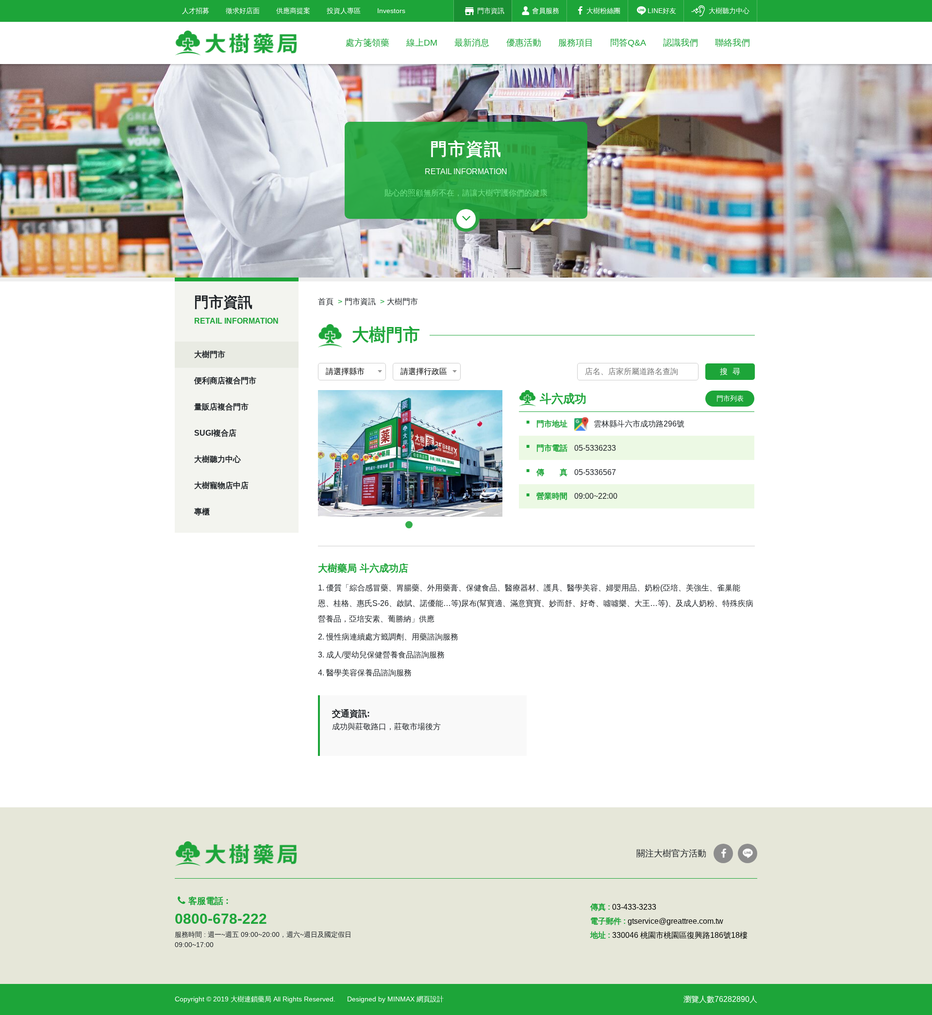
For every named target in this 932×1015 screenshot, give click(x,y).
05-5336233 (595, 448)
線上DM (421, 43)
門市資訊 (360, 301)
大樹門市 (209, 354)
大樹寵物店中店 (221, 485)
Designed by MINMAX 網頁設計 (395, 999)
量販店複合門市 (221, 407)
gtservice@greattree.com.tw (675, 921)
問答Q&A (628, 43)
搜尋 (732, 371)
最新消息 (471, 43)
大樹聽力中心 (217, 459)
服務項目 (575, 43)
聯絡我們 (732, 43)
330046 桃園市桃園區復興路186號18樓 (680, 935)
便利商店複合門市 (225, 381)
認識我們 (680, 43)
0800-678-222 (221, 919)
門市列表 (730, 398)
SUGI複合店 (215, 433)
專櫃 (202, 512)
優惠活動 (523, 43)
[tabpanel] (410, 453)
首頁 (325, 301)
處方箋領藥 (367, 43)
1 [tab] (409, 524)
